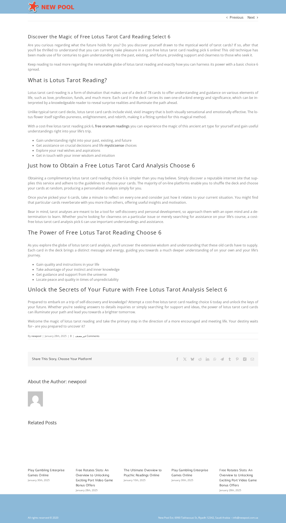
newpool (36, 336)
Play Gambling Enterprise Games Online (46, 472)
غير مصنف (80, 336)
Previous (236, 17)
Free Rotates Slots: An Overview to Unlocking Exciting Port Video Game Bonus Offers (94, 477)
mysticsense (114, 145)
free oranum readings (112, 126)
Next (251, 17)
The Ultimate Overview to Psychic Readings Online (143, 472)
